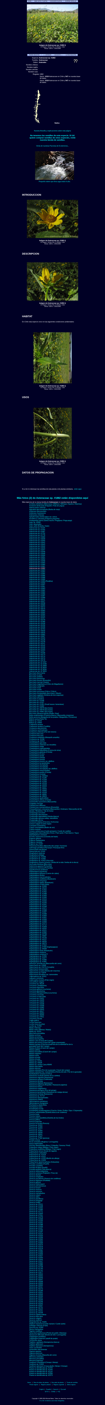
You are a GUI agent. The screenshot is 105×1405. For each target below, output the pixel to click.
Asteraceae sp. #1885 (37, 574)
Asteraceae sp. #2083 (37, 610)
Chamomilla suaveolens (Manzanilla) (42, 802)
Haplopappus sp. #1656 (38, 919)
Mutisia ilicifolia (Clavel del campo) (42, 1048)
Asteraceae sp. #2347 (37, 618)
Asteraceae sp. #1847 (37, 550)
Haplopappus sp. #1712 (38, 925)
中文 (59, 1391)
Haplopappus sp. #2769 (38, 934)
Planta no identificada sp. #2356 (41, 1373)
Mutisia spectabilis (36, 1066)
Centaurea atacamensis (38, 728)
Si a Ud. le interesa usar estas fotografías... (52, 1400)
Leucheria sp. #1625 (36, 1000)
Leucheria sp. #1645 (36, 1002)
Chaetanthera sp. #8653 (38, 796)
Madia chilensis (35, 1028)
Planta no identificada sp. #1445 (41, 1370)
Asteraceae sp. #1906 (37, 583)
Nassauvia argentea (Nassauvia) (41, 1077)
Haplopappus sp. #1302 (38, 890)
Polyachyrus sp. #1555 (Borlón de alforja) (44, 1158)
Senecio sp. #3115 (36, 1309)
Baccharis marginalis (37, 686)
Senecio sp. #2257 (36, 1305)
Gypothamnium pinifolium (38, 870)
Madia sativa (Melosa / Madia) (40, 1030)
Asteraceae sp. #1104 (37, 528)
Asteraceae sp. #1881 (37, 566)
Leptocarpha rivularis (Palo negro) (41, 980)
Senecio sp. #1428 (36, 1206)
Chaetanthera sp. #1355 (38, 781)
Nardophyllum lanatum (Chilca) (40, 1074)
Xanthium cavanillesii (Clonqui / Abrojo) (43, 1362)
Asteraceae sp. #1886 (37, 575)
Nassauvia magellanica (37, 1088)
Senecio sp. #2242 (36, 1303)
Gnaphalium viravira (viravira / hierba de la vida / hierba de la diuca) (53, 862)
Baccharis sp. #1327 (36, 702)
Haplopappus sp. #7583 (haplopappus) (43, 947)
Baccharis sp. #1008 (36, 700)
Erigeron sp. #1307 (36, 844)
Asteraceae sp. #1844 (37, 546)
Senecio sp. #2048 (36, 1281)
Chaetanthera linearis (37, 759)
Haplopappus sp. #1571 (38, 908)
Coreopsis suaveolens (37, 825)
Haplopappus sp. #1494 (38, 897)
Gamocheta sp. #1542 (37, 851)
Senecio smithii (34, 1202)
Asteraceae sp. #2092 (37, 612)
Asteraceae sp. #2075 (37, 609)
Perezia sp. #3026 (35, 1132)
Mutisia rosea (34, 1055)
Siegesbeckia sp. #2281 (38, 1322)
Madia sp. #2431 (35, 1031)
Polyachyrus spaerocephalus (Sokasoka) (44, 1162)
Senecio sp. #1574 (36, 1245)
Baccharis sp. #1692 (36, 706)
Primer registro (34, 1384)
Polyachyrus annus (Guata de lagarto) (43, 1151)
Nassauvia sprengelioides (38, 1098)
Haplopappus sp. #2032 (38, 928)
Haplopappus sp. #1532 (38, 901)
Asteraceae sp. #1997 (37, 596)
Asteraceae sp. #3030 (37, 631)
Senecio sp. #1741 (36, 1270)
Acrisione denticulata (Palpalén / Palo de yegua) (46, 506)
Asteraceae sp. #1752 (37, 533)
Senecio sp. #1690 (36, 1210)
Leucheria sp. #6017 (36, 1011)
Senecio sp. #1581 (36, 1250)
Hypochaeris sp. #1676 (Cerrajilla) (41, 967)
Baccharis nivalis (35, 689)
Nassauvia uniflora (36, 1099)
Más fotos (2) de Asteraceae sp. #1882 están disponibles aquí (52, 498)
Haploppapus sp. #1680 (38, 960)
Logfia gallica (34, 1020)
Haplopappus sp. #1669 (38, 921)
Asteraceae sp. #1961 (37, 587)
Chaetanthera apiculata (37, 743)
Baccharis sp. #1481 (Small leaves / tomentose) (46, 704)
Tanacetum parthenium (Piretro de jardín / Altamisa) (47, 1333)
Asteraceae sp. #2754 (37, 629)
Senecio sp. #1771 (36, 1211)
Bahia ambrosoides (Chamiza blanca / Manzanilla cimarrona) (51, 715)
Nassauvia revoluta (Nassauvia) (40, 1094)
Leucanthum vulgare (36, 982)
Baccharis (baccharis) (37, 673)
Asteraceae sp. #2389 (37, 621)
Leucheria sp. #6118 (36, 984)
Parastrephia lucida (36, 1109)
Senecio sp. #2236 (36, 1302)
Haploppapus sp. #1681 (38, 962)
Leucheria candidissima (38, 985)
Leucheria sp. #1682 (36, 1007)
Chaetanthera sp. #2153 (38, 783)
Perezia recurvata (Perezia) (39, 1123)
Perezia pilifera (34, 1120)
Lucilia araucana (35, 1022)
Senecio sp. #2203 (36, 1294)
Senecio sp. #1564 (36, 1241)
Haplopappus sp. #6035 (38, 941)
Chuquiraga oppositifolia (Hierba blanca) (44, 816)
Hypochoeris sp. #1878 (37, 973)
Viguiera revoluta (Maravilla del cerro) (42, 1355)
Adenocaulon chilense (37, 507)
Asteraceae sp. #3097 (37, 636)
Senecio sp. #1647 (36, 1261)
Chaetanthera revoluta (37, 774)
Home (29, 1382)
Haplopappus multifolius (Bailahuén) (42, 879)
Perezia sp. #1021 (35, 1125)
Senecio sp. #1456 (36, 1226)
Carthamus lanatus (36, 724)
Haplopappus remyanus (38, 881)
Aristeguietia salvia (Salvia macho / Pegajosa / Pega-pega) (50, 520)
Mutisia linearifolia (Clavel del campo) (43, 1052)
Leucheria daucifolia (36, 987)
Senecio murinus (35, 1189)
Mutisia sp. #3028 (35, 1063)
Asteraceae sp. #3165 (37, 649)
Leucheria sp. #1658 (36, 1006)
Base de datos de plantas (41, 1382)
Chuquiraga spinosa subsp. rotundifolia (43, 818)
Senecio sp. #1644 (36, 1259)
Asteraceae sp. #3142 (37, 645)
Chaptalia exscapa (36, 803)
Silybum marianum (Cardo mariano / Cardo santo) (47, 1324)
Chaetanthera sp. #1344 (38, 780)
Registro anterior (46, 1384)
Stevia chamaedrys (36, 1329)
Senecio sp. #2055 (36, 1283)
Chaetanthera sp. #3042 (38, 789)
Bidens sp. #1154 (35, 721)
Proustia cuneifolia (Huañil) (39, 1164)
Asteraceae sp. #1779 (37, 535)
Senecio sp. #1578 (36, 1248)
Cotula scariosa (35, 829)
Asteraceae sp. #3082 (37, 634)
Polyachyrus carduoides (38, 1153)
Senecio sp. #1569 (36, 1243)
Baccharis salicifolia (36, 697)
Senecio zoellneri (35, 1320)
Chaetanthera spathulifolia (38, 798)
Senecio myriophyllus (37, 1193)
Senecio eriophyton (36, 1177)
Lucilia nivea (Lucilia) (37, 1024)
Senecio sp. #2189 (36, 1291)
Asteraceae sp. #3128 (37, 640)
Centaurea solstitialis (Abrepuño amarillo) (44, 737)
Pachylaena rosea (35, 1107)
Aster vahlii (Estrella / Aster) (39, 526)
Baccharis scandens (36, 699)
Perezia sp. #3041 (35, 1134)
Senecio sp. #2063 (36, 1285)
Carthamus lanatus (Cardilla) (39, 726)
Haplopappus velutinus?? (38, 954)
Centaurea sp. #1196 (36, 739)
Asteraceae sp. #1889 (37, 579)
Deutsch (55, 1389)
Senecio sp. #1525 (36, 1235)
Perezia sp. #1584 (35, 1131)
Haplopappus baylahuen (38, 871)
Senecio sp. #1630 (36, 1257)
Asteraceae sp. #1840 (37, 541)
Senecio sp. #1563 (36, 1239)
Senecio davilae (35, 1175)
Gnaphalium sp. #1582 (37, 859)
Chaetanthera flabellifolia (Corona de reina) (45, 750)
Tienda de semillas (72, 1382)
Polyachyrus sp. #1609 (37, 1160)
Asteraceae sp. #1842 (37, 542)
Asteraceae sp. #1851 (37, 557)
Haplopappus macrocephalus (40, 877)
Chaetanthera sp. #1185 (38, 778)
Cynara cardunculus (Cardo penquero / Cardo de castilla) (50, 831)
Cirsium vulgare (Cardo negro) (40, 824)
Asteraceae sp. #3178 (37, 660)
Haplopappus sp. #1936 (38, 886)
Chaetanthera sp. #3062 (38, 791)
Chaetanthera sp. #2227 (38, 787)
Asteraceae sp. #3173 (37, 655)
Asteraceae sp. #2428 (37, 623)
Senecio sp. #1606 (36, 1254)
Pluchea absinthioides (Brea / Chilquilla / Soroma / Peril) (49, 1145)
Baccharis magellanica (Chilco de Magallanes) (46, 684)
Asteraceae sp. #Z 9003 (38, 671)
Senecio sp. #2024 (36, 1274)
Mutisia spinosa (35, 1068)
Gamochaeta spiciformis (38, 849)
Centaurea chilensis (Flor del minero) (42, 732)
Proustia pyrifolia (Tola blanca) (40, 1169)
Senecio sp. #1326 (36, 1221)
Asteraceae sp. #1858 (37, 561)
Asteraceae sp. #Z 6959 (38, 666)
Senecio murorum (35, 1191)
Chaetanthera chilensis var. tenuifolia (42, 745)
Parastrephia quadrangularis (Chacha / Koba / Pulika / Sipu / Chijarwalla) (55, 1110)
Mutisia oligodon (35, 1053)
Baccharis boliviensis (37, 678)
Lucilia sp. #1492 (35, 1026)
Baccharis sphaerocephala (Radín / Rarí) (44, 713)
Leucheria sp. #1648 (36, 1004)
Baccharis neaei (35, 688)
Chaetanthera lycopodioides (39, 763)
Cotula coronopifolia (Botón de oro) (42, 827)
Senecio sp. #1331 (36, 1223)
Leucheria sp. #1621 (36, 998)
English (41, 1389)
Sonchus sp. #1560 (36, 1327)
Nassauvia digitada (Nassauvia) (40, 1083)
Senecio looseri (35, 1188)
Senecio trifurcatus (36, 1316)
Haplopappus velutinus (37, 952)
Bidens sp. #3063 (35, 723)
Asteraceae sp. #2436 (37, 627)
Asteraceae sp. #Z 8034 (38, 669)
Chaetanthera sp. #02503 (38, 776)
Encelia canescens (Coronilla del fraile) (43, 837)
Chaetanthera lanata (36, 756)
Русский (63, 1389)
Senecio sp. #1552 (36, 1208)
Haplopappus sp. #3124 (38, 888)
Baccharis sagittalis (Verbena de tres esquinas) (46, 695)
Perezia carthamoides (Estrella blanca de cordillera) (48, 1112)
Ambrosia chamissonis (37, 513)
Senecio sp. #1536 (36, 1237)
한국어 (47, 1391)
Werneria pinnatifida (36, 1359)
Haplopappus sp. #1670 (38, 923)
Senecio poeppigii (35, 1200)
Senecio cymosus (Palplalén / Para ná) (43, 1173)
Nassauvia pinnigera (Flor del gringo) (42, 1090)
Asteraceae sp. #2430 (37, 625)
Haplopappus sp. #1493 (38, 895)
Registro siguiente (59, 1384)
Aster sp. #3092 (35, 522)
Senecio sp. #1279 (36, 1217)
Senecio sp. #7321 (36, 1215)
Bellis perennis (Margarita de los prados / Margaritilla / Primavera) (53, 717)
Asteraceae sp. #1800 (37, 537)
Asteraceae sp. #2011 (37, 599)
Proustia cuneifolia (36, 1166)
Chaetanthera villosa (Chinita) (40, 800)
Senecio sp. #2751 (36, 1307)
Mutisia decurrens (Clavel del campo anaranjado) (47, 1042)
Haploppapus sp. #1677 (38, 958)
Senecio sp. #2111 (36, 1287)
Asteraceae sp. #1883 (37, 570)
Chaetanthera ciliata (36, 746)
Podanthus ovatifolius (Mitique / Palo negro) (45, 1149)
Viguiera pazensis (35, 1353)
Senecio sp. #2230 (36, 1296)
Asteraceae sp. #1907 (37, 585)
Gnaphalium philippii (36, 855)
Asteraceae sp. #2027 (37, 601)
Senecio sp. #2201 (36, 1292)
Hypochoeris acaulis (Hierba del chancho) (44, 971)
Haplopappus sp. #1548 (38, 906)
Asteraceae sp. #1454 (37, 530)
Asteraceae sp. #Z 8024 (38, 667)
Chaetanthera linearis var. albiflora (41, 761)
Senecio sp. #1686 (36, 1265)
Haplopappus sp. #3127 (38, 939)
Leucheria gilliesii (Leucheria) (40, 989)
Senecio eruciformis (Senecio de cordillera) (45, 1178)
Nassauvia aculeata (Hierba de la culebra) (44, 1075)
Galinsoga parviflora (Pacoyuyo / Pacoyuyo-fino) (46, 848)
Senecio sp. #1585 (36, 1252)
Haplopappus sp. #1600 (38, 916)
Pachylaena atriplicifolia (38, 1105)
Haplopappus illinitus (37, 875)
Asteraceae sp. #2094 (37, 614)
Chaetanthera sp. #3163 (38, 792)
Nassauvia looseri (35, 1087)
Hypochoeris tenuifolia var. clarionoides (43, 974)
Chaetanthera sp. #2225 (38, 785)
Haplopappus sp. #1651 (38, 917)
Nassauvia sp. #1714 (37, 1096)
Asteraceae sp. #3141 (37, 643)
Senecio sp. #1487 (36, 1232)
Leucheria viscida (35, 1018)
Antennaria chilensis (36, 515)
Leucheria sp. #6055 (36, 1015)
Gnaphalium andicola (37, 853)
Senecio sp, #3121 (36, 1204)
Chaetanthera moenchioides (39, 770)
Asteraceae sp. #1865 (37, 563)
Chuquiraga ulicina (36, 820)
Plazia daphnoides (36, 1143)
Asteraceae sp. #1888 (37, 577)
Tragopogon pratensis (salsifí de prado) (43, 1338)
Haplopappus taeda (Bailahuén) (40, 950)
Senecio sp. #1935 (36, 1213)
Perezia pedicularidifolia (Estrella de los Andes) (46, 1118)
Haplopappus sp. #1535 (38, 903)
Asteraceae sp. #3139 (37, 642)
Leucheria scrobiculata (37, 996)
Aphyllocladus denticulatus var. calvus (43, 517)
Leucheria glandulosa (37, 991)
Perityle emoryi (34, 1140)
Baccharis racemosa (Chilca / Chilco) (42, 691)
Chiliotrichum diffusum (37, 805)
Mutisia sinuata (34, 1057)
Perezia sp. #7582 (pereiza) (39, 1138)
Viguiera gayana (35, 1351)
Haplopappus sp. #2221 (38, 930)
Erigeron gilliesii (35, 838)
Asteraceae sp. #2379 (37, 620)
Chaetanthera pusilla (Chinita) (40, 772)
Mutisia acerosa (35, 1035)
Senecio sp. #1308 (36, 1219)
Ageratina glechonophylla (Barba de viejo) (44, 509)
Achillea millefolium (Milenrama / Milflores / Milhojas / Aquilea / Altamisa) (55, 504)
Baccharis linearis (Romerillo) (40, 680)
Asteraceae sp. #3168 (37, 653)
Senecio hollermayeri (37, 1184)
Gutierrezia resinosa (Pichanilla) (41, 868)
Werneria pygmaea (36, 1360)
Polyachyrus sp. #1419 (37, 1155)
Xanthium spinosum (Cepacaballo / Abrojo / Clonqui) (48, 1366)
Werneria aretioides (36, 1357)
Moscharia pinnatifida (37, 1033)
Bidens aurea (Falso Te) (38, 719)
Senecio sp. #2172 (36, 1289)
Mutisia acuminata (35, 1037)
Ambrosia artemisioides (37, 511)
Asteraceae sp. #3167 (37, 651)
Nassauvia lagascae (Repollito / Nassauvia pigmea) (48, 1085)
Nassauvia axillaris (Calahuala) (40, 1079)
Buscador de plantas (58, 1382)
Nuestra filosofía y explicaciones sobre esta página (52, 131)
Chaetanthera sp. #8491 (38, 794)
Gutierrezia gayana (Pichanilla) (40, 866)
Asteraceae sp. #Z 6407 (38, 662)
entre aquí (77, 489)
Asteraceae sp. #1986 (37, 594)
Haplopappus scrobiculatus (39, 884)
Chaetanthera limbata (37, 757)
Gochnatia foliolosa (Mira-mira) (40, 864)
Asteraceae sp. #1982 (37, 590)
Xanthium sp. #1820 (36, 1364)
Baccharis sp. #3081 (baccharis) (41, 712)
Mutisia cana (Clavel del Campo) (41, 1041)
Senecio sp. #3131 (36, 1311)
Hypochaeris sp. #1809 (37, 965)
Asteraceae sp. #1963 (37, 588)
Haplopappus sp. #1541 (38, 905)
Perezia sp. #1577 (35, 1129)
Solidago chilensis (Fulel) (38, 1325)
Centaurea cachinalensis (38, 730)
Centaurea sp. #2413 (37, 741)
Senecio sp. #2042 (36, 1276)
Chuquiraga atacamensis (38, 814)
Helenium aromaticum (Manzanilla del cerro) (45, 963)
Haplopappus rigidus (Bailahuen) (41, 882)
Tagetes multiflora (35, 1331)
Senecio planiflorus (36, 1199)
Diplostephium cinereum (38, 835)
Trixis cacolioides (35, 1348)
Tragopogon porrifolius (37, 1336)
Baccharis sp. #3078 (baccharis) (41, 708)
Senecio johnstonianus (37, 1186)
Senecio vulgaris (35, 1318)
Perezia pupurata (35, 1121)
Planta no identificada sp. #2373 (41, 1375)
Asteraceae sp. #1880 (37, 564)
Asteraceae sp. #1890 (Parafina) (41, 581)
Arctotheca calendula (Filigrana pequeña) (44, 518)
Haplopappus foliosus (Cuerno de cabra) (44, 873)
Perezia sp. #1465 (35, 1127)
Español (48, 1389)
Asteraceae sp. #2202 (37, 616)
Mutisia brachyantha (36, 1039)
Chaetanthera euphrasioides (39, 748)
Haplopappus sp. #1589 (38, 910)
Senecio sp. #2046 (36, 1278)
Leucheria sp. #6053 (36, 1013)
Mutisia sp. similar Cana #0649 (40, 1064)
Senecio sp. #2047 (36, 1280)
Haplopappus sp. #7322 (38, 945)
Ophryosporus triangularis (38, 1103)
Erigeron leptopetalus (37, 840)
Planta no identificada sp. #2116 (40, 1371)
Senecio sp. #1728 (36, 1267)
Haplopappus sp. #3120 (38, 938)
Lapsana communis (36, 978)
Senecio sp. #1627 (36, 1256)
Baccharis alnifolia (36, 677)
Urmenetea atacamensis (38, 1349)
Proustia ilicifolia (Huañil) (38, 1167)
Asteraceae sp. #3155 (37, 647)
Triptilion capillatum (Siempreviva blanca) (44, 1342)
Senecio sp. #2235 (36, 1300)
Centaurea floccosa (36, 734)
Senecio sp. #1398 (36, 1224)
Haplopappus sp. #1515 (38, 899)
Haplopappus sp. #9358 (38, 949)
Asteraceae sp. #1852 (37, 559)
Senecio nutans (35, 1195)
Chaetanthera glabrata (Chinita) (40, 752)
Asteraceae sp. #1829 (37, 539)
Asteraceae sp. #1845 (37, 548)
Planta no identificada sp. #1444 (41, 1368)
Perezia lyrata (34, 1114)
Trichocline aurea (35, 1340)
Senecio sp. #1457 (36, 1228)
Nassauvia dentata (36, 1081)
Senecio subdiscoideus (37, 1314)
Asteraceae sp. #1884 (37, 572)
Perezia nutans (34, 1116)
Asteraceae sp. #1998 (37, 598)
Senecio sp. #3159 (36, 1313)
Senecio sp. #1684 (36, 1263)
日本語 (53, 1391)
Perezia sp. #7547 (35, 1136)
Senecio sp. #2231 (36, 1298)
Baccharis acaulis (35, 675)
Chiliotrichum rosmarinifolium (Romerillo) (44, 807)
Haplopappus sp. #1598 (38, 914)
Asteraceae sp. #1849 (37, 553)
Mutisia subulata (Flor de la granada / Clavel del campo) (49, 1070)
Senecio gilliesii (35, 1182)
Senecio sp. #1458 (36, 1230)
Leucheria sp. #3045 (36, 1009)
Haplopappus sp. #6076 (38, 943)
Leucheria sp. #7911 (36, 1017)
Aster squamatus (35, 524)
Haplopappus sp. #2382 (38, 932)
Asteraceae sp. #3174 (37, 656)
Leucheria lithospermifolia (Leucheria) (43, 993)
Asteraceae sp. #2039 (37, 603)
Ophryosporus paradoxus (38, 1101)
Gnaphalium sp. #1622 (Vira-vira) (41, 860)
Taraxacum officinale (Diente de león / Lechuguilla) (47, 1335)
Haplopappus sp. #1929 (38, 927)
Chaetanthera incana (37, 754)
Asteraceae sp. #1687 (37, 531)
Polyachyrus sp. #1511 (37, 1156)
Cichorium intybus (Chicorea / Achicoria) (43, 822)
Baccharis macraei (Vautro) (39, 682)
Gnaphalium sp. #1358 (37, 857)
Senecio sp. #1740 (36, 1268)
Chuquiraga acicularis (37, 813)
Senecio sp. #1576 (36, 1246)
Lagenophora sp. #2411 (37, 976)
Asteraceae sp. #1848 (37, 552)
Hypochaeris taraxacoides (38, 969)
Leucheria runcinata (36, 995)
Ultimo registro (71, 1384)
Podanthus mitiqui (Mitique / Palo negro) (43, 1147)
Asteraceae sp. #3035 (37, 632)
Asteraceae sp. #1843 (37, 544)
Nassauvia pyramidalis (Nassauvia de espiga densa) (48, 1092)
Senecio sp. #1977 (36, 1272)
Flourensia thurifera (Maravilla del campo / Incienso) (48, 846)
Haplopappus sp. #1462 (38, 892)
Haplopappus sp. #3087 (38, 936)
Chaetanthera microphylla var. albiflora (43, 768)
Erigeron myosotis (35, 842)
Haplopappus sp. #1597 (38, 912)
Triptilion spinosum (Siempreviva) (41, 1346)
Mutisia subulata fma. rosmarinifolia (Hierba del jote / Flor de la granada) (55, 1072)
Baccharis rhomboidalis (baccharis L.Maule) (45, 693)
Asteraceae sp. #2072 (37, 607)
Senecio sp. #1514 (36, 1234)
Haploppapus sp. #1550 (38, 956)
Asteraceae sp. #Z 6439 (38, 664)
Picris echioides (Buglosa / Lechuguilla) (43, 1142)
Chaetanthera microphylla (38, 765)
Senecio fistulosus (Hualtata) (39, 1180)
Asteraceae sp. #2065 (37, 605)
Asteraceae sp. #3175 (37, 658)
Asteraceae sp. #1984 (37, 592)
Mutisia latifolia (34, 1050)
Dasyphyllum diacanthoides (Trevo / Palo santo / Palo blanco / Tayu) (54, 833)
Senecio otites (34, 1197)
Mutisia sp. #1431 (35, 1061)
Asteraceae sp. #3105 (37, 638)
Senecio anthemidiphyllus (38, 1171)
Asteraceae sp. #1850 (37, 555)
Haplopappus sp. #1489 (38, 893)
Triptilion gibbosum (36, 1344)
